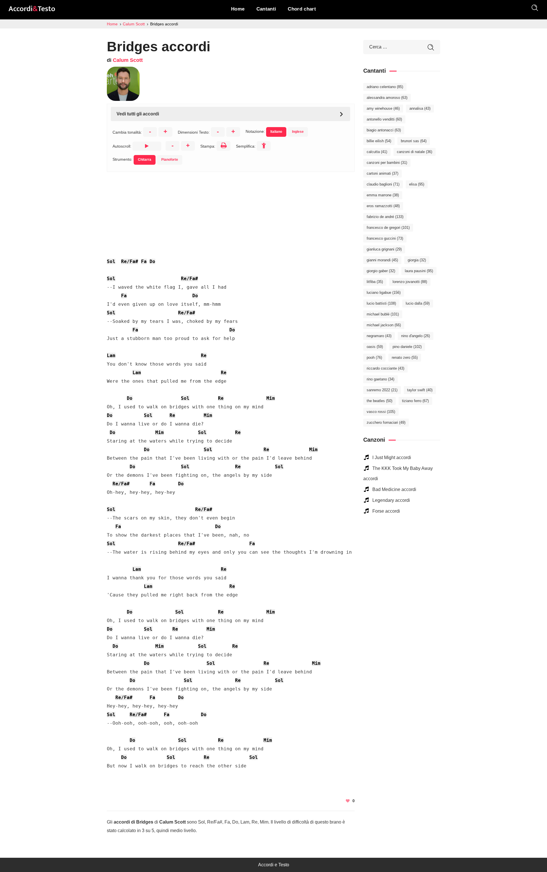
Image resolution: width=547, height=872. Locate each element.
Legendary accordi (391, 500)
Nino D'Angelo (415, 336)
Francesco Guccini (385, 238)
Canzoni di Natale (414, 152)
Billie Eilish (379, 141)
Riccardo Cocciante (385, 368)
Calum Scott (128, 60)
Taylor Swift (419, 390)
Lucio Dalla (418, 303)
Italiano (276, 132)
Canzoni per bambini (387, 162)
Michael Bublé (383, 314)
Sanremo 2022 (382, 390)
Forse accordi (386, 511)
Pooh (374, 357)
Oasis (375, 347)
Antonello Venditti (384, 119)
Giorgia (417, 260)
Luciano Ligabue (384, 292)
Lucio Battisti (381, 303)
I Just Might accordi (391, 457)
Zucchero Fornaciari (386, 422)
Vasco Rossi (381, 411)
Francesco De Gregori (388, 227)
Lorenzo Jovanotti (410, 282)
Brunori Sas (413, 141)
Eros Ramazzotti (383, 206)
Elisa (416, 184)
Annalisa (419, 108)
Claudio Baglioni (383, 184)
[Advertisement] (231, 212)
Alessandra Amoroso (387, 97)
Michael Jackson (384, 325)
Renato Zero (405, 357)
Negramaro (379, 336)
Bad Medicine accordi (394, 489)
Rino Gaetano (380, 379)
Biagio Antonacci (384, 130)
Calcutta (377, 152)
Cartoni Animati (382, 173)
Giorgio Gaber (381, 271)
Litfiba (375, 282)
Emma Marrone (383, 195)
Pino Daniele (407, 347)
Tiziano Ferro (415, 401)
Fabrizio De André (385, 217)
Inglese (298, 132)
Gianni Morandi (382, 260)
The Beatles (379, 401)
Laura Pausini (419, 271)
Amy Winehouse (383, 108)
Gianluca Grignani (384, 249)
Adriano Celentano (385, 87)
